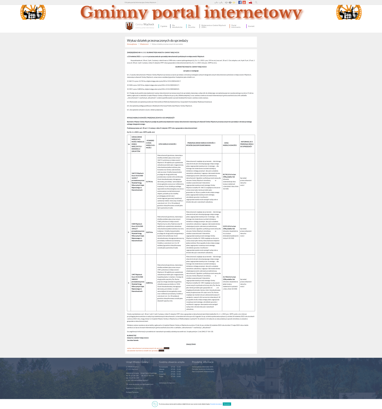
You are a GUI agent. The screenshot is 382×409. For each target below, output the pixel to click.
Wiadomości (144, 44)
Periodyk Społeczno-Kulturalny (202, 369)
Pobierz (166, 348)
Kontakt (251, 26)
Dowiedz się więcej (216, 404)
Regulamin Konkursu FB (134, 388)
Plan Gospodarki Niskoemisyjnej (203, 371)
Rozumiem (227, 404)
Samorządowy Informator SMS (202, 367)
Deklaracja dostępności (167, 383)
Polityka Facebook (132, 392)
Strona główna (132, 44)
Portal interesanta (235, 26)
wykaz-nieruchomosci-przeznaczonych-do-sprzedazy (145, 348)
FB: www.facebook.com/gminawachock (139, 384)
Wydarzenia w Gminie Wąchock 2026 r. (213, 26)
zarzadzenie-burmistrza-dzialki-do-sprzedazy (143, 350)
